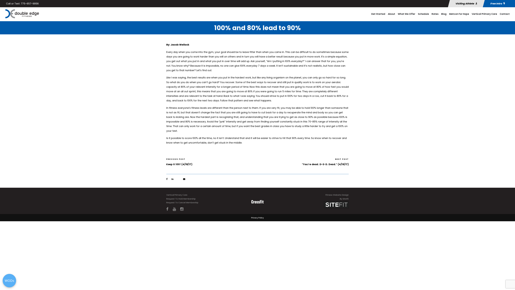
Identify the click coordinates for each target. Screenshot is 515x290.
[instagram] (181, 209)
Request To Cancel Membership (182, 202)
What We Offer (406, 14)
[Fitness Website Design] (336, 204)
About (391, 14)
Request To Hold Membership (181, 198)
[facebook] (167, 209)
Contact (505, 14)
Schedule (423, 14)
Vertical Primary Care (484, 14)
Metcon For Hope (459, 14)
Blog (443, 14)
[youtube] (174, 209)
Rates (435, 14)
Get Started (378, 14)
